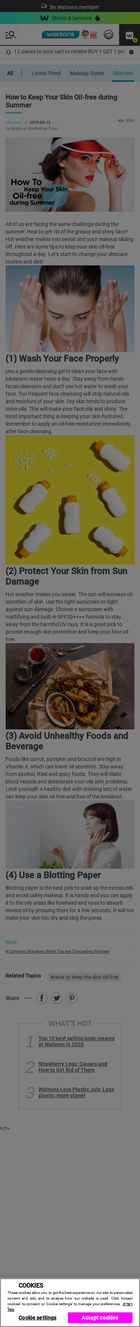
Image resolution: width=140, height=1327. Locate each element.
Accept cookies (100, 1318)
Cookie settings (37, 1318)
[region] (70, 1302)
